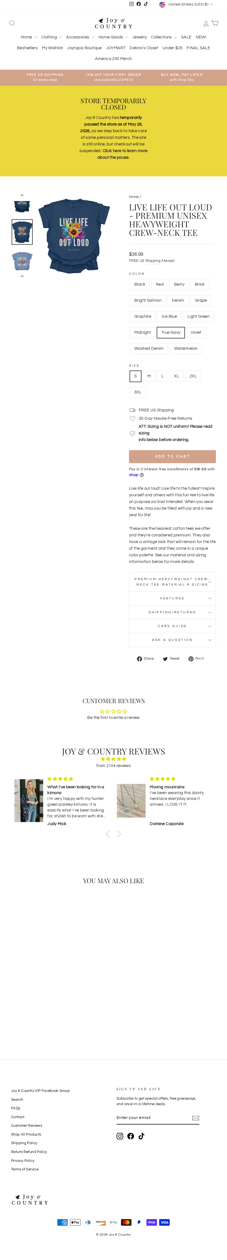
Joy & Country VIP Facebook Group (40, 1091)
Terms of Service (24, 1169)
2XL (193, 376)
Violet (196, 332)
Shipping (153, 261)
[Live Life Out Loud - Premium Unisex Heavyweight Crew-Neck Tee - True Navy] (53, 1013)
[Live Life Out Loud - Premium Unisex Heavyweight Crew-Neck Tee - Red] (23, 1006)
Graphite (142, 316)
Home (27, 37)
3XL (137, 392)
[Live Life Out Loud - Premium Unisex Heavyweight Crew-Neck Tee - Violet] (27, 1019)
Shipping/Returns (172, 612)
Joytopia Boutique (84, 48)
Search (17, 1100)
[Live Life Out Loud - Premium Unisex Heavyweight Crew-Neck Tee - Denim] (53, 1006)
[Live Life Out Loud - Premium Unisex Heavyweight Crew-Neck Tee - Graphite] (23, 1013)
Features (172, 598)
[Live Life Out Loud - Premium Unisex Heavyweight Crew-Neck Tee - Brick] (38, 1006)
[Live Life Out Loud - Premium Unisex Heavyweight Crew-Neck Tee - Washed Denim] (34, 1019)
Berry (179, 284)
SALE (186, 37)
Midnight (142, 332)
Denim (178, 300)
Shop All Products (26, 1134)
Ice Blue (169, 316)
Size (134, 365)
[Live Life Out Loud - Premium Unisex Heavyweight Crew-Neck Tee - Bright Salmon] (45, 1006)
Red (160, 284)
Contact (18, 1117)
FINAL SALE (198, 48)
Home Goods (111, 37)
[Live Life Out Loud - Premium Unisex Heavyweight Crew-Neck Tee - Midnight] (45, 1013)
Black (139, 284)
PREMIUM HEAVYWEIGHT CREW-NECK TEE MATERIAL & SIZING (172, 581)
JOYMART (116, 48)
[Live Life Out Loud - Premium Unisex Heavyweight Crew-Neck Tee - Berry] (30, 1006)
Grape (201, 300)
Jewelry (139, 37)
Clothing (49, 37)
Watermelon (186, 348)
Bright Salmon (147, 300)
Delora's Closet (144, 48)
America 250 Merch (113, 59)
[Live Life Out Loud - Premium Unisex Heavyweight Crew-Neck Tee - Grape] (15, 1013)
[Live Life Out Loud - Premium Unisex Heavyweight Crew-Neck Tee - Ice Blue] (30, 1013)
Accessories (78, 37)
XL (176, 376)
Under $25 (172, 48)
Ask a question (172, 640)
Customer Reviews (26, 1126)
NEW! (201, 37)
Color (137, 274)
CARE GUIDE (172, 626)
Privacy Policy (22, 1161)
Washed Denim (149, 348)
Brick (200, 284)
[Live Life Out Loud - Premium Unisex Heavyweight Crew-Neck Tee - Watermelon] (42, 1019)
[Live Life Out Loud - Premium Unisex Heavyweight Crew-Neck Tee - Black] (15, 1006)
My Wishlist (52, 48)
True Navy (170, 332)
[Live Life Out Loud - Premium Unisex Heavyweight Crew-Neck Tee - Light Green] (38, 1013)
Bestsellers (27, 48)
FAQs (15, 1108)
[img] (113, 759)
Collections (162, 37)
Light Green (198, 316)
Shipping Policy (24, 1143)
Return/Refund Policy (29, 1152)
